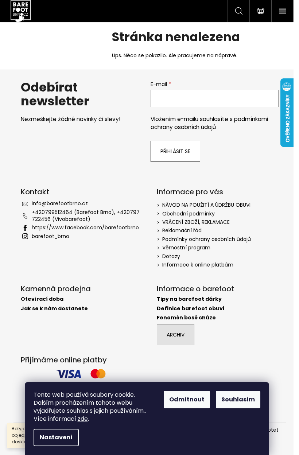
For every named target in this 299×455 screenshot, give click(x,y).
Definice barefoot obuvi (190, 308)
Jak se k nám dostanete (54, 308)
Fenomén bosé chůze (186, 317)
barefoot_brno (50, 236)
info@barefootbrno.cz (60, 203)
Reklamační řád (182, 230)
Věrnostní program (186, 247)
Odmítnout (187, 399)
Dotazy (171, 256)
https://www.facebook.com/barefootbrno (85, 227)
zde (83, 419)
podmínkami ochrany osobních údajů (209, 123)
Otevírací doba (42, 299)
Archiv (176, 334)
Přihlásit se (175, 151)
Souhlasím (238, 399)
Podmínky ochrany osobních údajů (206, 239)
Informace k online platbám (197, 264)
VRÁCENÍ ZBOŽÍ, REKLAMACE (196, 222)
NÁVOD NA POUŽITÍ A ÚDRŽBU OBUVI (206, 205)
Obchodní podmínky (188, 213)
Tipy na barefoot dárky (189, 299)
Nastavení (56, 437)
